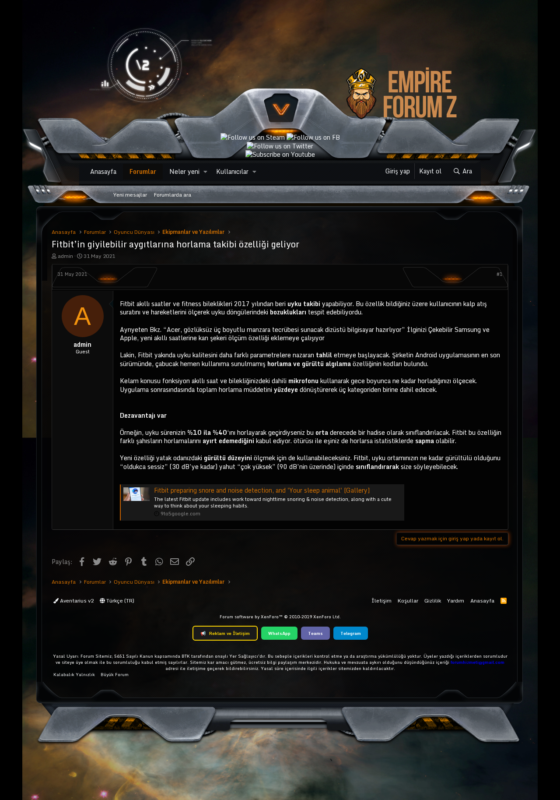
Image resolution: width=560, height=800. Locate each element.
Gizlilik (432, 600)
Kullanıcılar (232, 171)
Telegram (350, 633)
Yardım (455, 600)
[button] (205, 172)
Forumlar (143, 171)
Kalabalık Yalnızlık (74, 674)
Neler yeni (184, 171)
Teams (315, 633)
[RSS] (503, 601)
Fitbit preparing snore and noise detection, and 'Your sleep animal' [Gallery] (262, 490)
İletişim (381, 600)
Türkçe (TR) (119, 600)
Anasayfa (103, 171)
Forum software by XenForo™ (280, 616)
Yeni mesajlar (130, 194)
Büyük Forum (115, 674)
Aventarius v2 (76, 600)
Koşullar (408, 600)
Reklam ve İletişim (225, 633)
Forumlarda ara (172, 194)
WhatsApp (279, 633)
